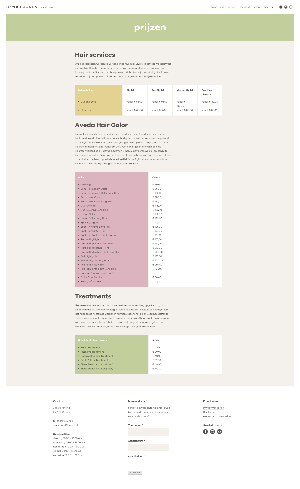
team (259, 20)
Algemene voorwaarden (217, 416)
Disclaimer (209, 412)
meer (267, 7)
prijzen (232, 7)
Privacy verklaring (213, 407)
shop (257, 7)
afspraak (245, 7)
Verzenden (135, 473)
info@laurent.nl (69, 425)
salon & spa (218, 7)
